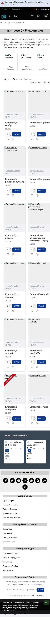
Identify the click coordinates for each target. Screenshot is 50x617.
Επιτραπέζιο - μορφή (40, 179)
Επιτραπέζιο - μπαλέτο (11, 236)
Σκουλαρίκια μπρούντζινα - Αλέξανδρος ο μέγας (39, 442)
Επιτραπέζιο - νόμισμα (11, 295)
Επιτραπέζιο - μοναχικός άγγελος (14, 180)
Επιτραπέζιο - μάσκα (40, 123)
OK (46, 603)
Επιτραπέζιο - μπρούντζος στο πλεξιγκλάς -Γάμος (39, 238)
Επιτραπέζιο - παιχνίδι (11, 352)
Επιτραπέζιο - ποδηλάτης (11, 408)
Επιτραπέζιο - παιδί (39, 294)
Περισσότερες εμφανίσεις (16, 435)
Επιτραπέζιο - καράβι (11, 124)
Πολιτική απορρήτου (24, 610)
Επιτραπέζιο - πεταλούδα (36, 352)
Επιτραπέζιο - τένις (39, 407)
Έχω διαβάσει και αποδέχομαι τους (26, 595)
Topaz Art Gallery (13, 114)
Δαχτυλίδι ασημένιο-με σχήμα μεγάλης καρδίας (16, 442)
